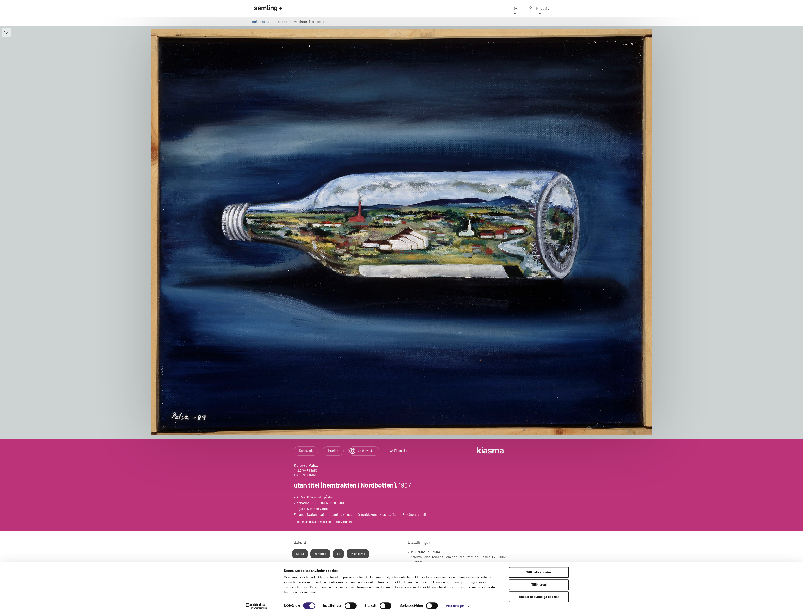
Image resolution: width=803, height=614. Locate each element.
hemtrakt (320, 553)
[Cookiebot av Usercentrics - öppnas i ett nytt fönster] (256, 606)
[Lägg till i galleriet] (6, 32)
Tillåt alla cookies (538, 572)
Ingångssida (260, 21)
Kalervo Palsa (306, 465)
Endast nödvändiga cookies (539, 597)
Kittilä (300, 553)
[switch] (351, 605)
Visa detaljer (455, 606)
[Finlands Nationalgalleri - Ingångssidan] (268, 8)
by (338, 553)
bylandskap (357, 553)
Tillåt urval (539, 584)
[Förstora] (401, 232)
